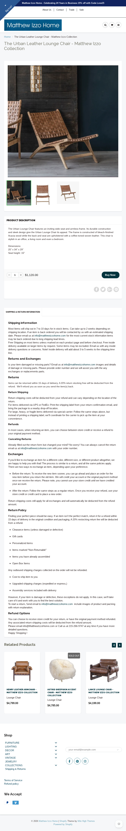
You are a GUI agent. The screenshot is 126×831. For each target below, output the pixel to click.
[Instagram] (85, 761)
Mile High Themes (86, 821)
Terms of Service (13, 780)
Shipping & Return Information (23, 312)
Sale (81, 10)
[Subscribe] (118, 749)
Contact (60, 10)
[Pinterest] (77, 761)
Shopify (63, 821)
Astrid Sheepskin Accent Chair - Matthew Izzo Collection (61, 692)
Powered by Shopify (63, 824)
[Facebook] (69, 761)
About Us (46, 10)
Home (7, 36)
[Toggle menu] (56, 742)
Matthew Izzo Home (48, 821)
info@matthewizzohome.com (50, 335)
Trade (71, 10)
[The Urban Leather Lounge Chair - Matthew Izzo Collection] (63, 121)
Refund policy (11, 783)
